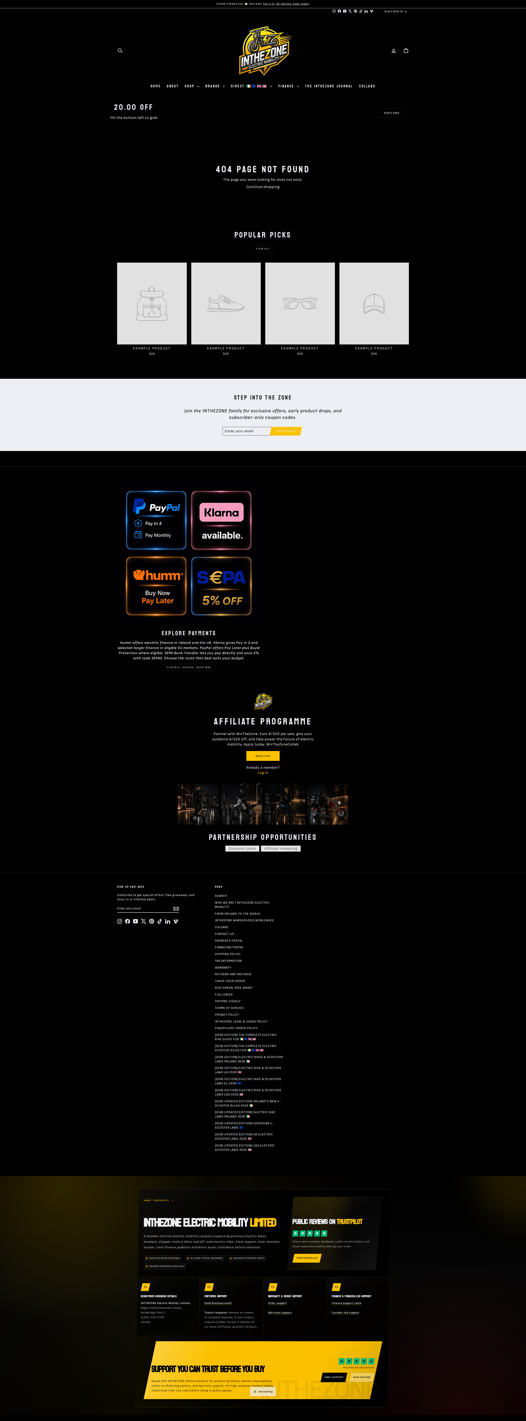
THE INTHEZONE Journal (329, 86)
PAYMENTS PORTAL (229, 941)
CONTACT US (224, 934)
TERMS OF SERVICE (229, 1008)
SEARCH (221, 896)
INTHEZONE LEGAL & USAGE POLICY (241, 1021)
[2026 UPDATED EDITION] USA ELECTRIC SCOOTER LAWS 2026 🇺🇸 (245, 1148)
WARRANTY (223, 968)
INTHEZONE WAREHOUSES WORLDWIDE (244, 920)
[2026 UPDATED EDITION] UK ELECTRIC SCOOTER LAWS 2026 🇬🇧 (244, 1136)
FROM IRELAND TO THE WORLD (238, 914)
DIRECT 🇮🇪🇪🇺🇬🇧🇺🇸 (250, 86)
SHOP (190, 86)
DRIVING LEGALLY (228, 1001)
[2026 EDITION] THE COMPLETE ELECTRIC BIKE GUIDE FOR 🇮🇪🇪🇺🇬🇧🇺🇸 (246, 1037)
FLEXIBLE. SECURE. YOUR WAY (189, 667)
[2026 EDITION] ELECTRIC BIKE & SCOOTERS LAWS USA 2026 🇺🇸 (248, 1092)
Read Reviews (362, 1377)
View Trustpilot (307, 1258)
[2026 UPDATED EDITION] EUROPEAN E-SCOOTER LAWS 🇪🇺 (244, 1125)
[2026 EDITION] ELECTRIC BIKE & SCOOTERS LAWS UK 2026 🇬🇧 (248, 1070)
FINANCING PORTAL (229, 947)
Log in (263, 773)
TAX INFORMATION (228, 961)
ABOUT (173, 86)
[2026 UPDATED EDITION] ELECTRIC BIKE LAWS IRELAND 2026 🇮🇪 (245, 1114)
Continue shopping (262, 187)
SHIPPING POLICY (228, 954)
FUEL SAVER (224, 995)
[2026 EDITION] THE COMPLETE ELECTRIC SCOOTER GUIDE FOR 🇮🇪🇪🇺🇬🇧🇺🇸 (246, 1048)
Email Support (333, 1377)
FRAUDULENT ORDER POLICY (236, 1028)
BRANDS (213, 86)
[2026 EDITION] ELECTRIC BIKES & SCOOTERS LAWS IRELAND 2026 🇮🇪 (249, 1059)
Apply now (263, 756)
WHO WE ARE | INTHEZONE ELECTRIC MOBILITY (242, 905)
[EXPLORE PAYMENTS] (189, 554)
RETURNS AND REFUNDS (233, 974)
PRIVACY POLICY (227, 1015)
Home (156, 86)
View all (263, 248)
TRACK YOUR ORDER (230, 981)
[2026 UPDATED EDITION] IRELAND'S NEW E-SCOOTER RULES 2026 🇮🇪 (248, 1103)
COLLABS (367, 86)
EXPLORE (392, 113)
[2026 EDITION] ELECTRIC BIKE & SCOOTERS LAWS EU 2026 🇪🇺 (248, 1081)
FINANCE (287, 86)
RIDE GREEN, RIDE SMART (234, 988)
